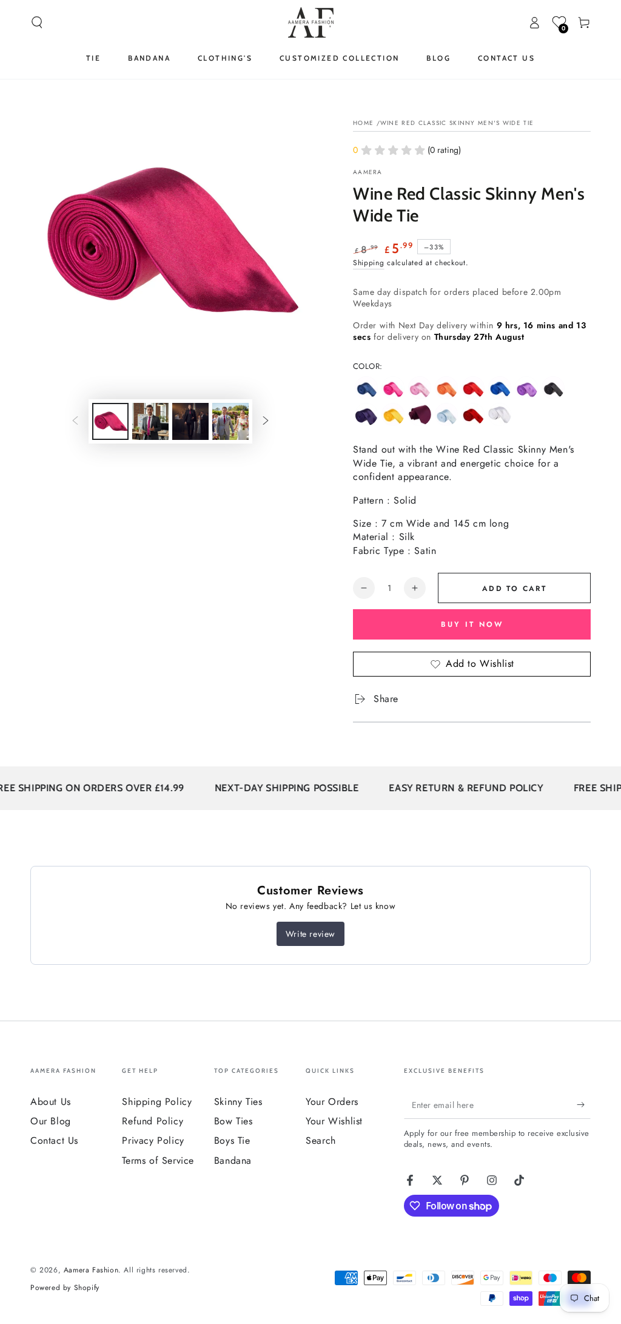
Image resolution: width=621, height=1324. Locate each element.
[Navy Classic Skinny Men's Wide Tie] (366, 387)
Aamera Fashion (91, 1270)
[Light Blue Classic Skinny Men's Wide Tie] (446, 414)
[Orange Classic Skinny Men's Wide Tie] (446, 387)
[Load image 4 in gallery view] (230, 421)
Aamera (368, 172)
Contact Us (54, 1140)
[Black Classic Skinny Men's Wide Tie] (553, 387)
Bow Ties (233, 1121)
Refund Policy (152, 1121)
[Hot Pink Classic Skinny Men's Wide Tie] (393, 387)
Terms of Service (158, 1160)
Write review (310, 934)
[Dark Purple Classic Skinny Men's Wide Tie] (366, 414)
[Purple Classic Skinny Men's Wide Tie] (526, 387)
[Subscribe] (584, 1105)
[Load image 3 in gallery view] (190, 421)
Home (363, 122)
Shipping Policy (157, 1102)
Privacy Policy (153, 1140)
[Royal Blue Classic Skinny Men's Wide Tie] (499, 387)
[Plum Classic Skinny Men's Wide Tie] (419, 414)
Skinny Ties (238, 1102)
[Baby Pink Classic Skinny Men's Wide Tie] (419, 387)
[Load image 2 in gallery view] (150, 421)
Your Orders (332, 1102)
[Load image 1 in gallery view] (110, 421)
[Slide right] (265, 421)
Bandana (233, 1160)
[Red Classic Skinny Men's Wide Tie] (473, 387)
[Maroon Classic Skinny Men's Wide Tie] (473, 414)
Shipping (368, 262)
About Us (50, 1102)
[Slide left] (75, 421)
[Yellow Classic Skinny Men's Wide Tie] (393, 414)
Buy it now (472, 624)
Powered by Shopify (64, 1288)
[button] (37, 22)
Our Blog (50, 1121)
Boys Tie (232, 1140)
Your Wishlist (334, 1121)
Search (321, 1140)
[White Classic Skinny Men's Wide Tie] (499, 414)
